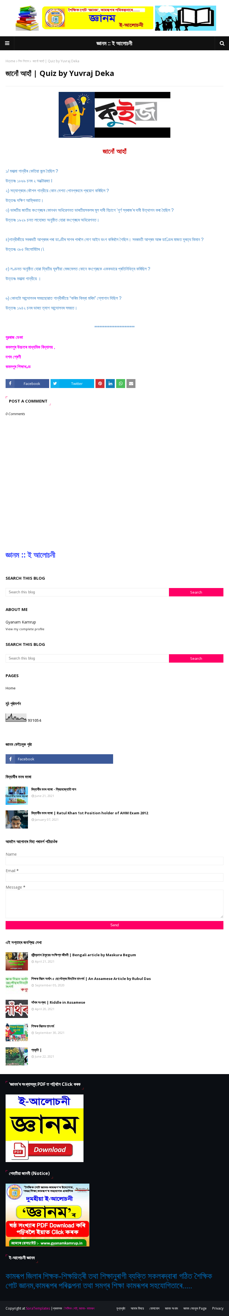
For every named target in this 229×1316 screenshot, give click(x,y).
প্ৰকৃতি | (36, 1049)
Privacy (217, 1308)
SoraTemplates (38, 1308)
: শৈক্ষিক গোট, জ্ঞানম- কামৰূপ (78, 1308)
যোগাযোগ (154, 1308)
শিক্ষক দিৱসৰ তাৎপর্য (42, 1026)
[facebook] (59, 759)
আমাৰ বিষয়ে (137, 1308)
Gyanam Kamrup (21, 622)
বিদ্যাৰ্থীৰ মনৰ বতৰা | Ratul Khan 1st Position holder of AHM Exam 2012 (89, 812)
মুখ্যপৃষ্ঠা (120, 1308)
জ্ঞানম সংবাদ (171, 1308)
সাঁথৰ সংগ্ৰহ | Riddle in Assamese (58, 1002)
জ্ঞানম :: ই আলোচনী (114, 43)
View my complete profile (25, 629)
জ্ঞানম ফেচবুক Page (195, 1308)
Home (10, 61)
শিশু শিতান (23, 61)
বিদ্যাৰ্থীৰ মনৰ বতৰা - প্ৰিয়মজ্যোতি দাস (53, 789)
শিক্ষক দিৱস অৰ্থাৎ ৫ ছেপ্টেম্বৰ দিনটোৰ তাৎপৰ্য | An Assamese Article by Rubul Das (91, 978)
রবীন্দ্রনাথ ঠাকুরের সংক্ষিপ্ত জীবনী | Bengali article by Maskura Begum (83, 954)
